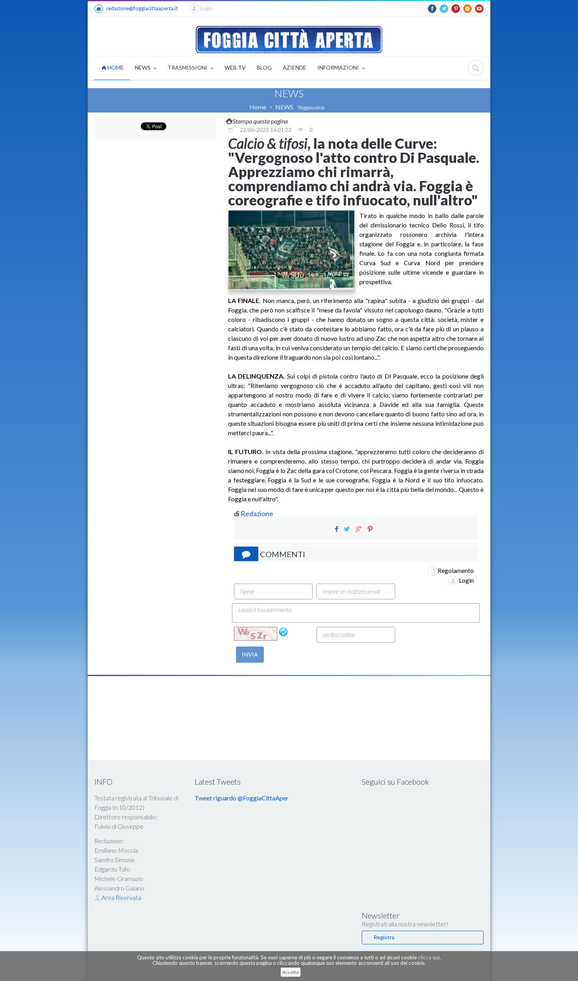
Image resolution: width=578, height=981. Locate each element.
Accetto (290, 972)
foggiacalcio (312, 107)
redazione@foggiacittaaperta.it (142, 8)
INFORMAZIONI (338, 67)
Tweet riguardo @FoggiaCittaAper (242, 798)
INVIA (250, 654)
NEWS (143, 67)
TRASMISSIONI (188, 67)
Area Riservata (120, 897)
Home (257, 107)
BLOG (264, 67)
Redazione (257, 513)
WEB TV (235, 67)
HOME (115, 67)
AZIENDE (294, 67)
